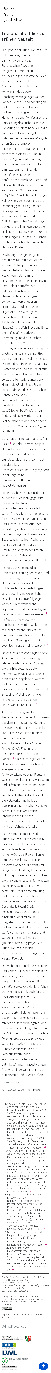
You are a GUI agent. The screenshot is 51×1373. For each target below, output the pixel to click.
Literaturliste (11, 1082)
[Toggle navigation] (44, 11)
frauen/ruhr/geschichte (13, 14)
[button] (43, 1366)
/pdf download (16, 1326)
